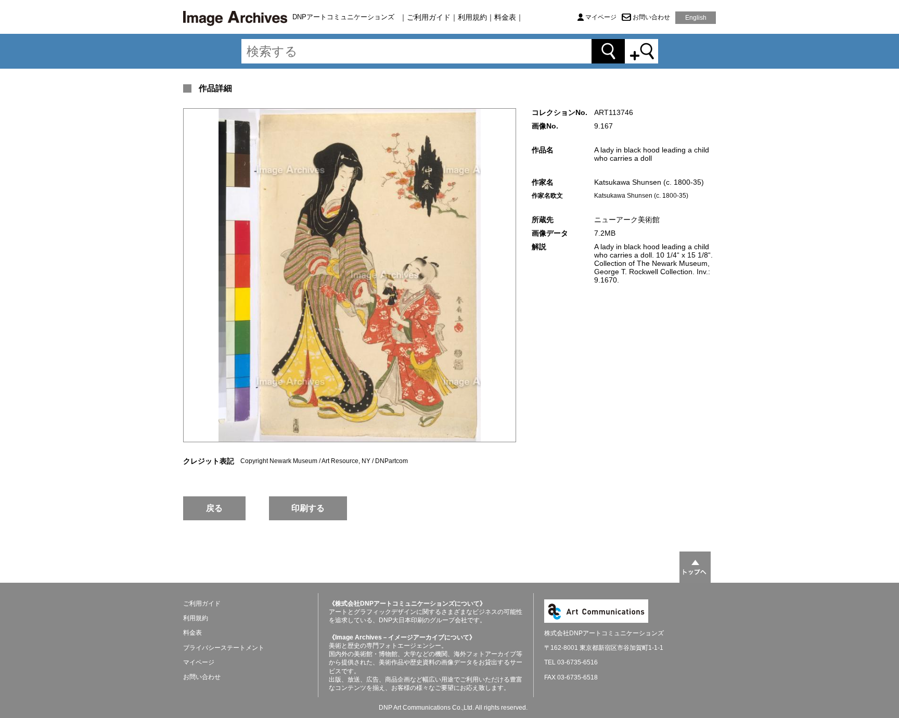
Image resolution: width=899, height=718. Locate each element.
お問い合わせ (651, 17)
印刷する (308, 508)
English (696, 17)
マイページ (601, 17)
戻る (214, 508)
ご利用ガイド (429, 17)
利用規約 (472, 17)
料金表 (505, 17)
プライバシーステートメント (223, 647)
